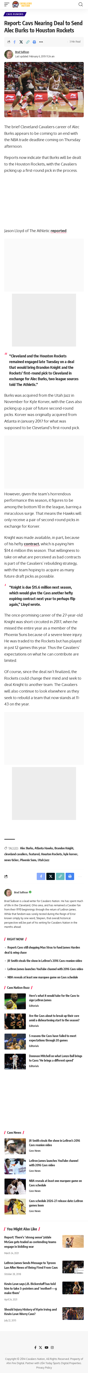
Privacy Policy (44, 1367)
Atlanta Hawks (44, 848)
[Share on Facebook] (15, 42)
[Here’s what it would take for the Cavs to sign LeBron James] (15, 1001)
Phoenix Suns (28, 860)
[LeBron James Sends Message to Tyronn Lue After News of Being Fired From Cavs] (73, 1267)
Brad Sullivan (22, 52)
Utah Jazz (43, 860)
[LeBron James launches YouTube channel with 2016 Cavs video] (15, 1166)
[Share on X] (21, 42)
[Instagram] (52, 1347)
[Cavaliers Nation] (22, 4)
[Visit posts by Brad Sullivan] (8, 54)
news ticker (11, 860)
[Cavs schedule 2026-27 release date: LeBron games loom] (15, 1207)
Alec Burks (26, 848)
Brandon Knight (63, 848)
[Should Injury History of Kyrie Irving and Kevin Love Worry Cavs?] (73, 1313)
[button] (8, 4)
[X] (40, 1347)
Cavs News (35, 1150)
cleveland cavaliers (15, 854)
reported (58, 230)
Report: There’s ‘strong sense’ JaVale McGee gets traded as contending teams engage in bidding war (30, 1241)
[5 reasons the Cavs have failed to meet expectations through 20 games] (15, 1041)
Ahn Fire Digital (15, 1363)
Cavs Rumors (14, 14)
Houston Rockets (51, 854)
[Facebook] (35, 1347)
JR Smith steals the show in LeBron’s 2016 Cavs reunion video (44, 961)
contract (31, 543)
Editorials (34, 1005)
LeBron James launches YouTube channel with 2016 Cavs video (45, 969)
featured (34, 854)
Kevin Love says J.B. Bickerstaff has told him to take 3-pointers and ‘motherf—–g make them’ (30, 1288)
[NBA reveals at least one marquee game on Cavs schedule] (15, 1186)
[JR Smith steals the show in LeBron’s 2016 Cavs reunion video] (15, 1146)
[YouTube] (46, 1347)
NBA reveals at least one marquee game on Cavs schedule (42, 977)
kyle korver (70, 854)
